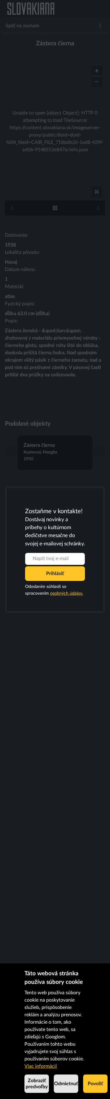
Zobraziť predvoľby (37, 1083)
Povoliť (95, 1083)
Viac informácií (40, 1066)
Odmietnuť (66, 1083)
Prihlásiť (55, 573)
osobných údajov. (66, 593)
